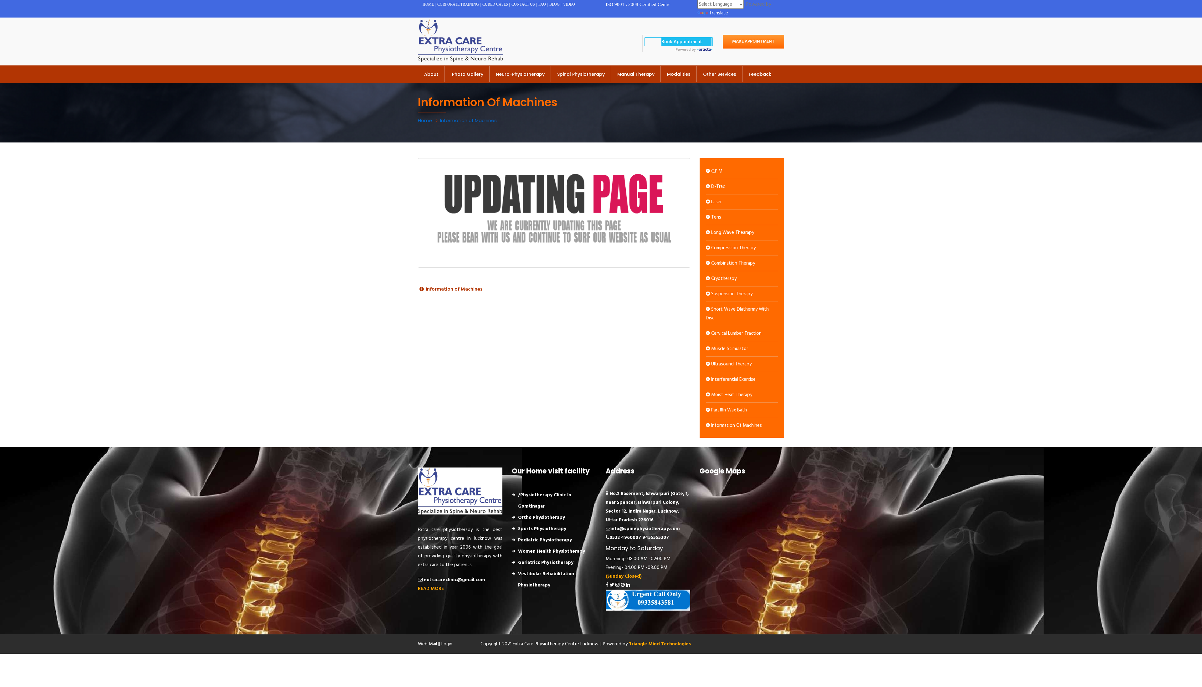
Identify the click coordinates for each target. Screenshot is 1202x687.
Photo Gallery (467, 74)
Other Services (719, 74)
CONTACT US (523, 4)
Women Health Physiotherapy (551, 551)
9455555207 (655, 537)
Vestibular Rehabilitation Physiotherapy (546, 579)
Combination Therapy (732, 263)
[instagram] (617, 585)
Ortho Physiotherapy (541, 517)
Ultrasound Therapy (731, 364)
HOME (428, 4)
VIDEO (569, 4)
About (431, 74)
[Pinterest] (623, 585)
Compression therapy (733, 248)
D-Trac (717, 186)
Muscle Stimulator (729, 349)
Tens (715, 217)
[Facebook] (607, 585)
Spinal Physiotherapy (581, 74)
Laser (716, 202)
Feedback (760, 74)
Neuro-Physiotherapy (520, 74)
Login (446, 644)
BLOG (554, 4)
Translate (718, 13)
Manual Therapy (636, 74)
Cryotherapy (723, 278)
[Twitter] (612, 585)
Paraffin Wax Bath (728, 410)
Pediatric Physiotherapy (545, 540)
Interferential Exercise (733, 379)
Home (425, 120)
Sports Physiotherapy (542, 529)
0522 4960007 (625, 537)
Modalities (679, 74)
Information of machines (736, 425)
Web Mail (427, 644)
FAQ (542, 4)
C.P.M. (716, 171)
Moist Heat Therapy (731, 395)
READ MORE (431, 588)
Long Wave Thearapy (732, 232)
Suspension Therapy (731, 294)
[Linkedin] (628, 585)
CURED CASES (495, 4)
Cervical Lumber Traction (736, 333)
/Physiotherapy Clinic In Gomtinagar (544, 500)
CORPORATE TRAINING (458, 4)
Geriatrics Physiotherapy (545, 562)
